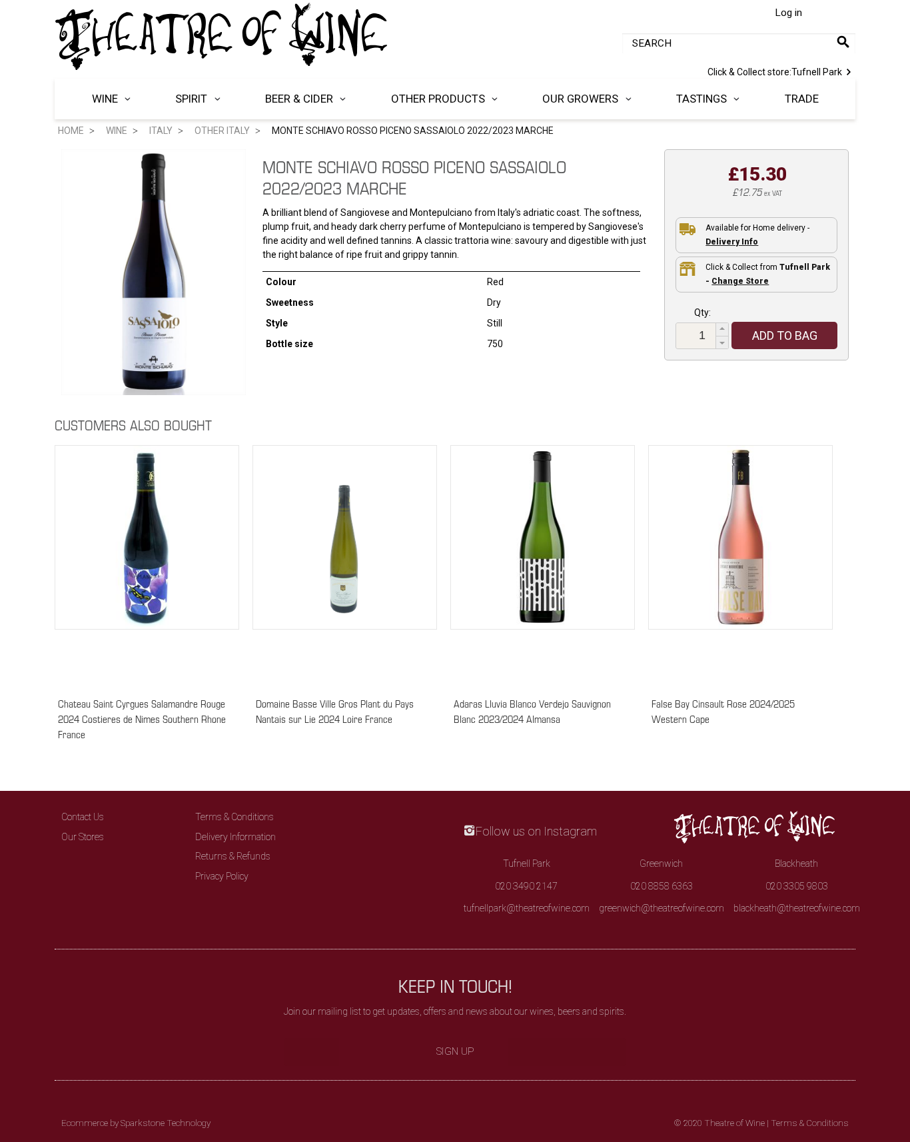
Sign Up (455, 1051)
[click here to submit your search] (843, 41)
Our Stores (82, 837)
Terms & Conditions (234, 817)
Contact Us (82, 817)
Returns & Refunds (232, 856)
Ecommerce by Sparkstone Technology (136, 1123)
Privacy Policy (221, 876)
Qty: (702, 312)
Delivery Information (235, 837)
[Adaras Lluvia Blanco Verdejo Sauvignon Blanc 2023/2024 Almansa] (542, 565)
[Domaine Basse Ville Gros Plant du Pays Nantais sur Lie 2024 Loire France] (344, 565)
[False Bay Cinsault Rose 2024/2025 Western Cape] (740, 565)
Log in (788, 13)
